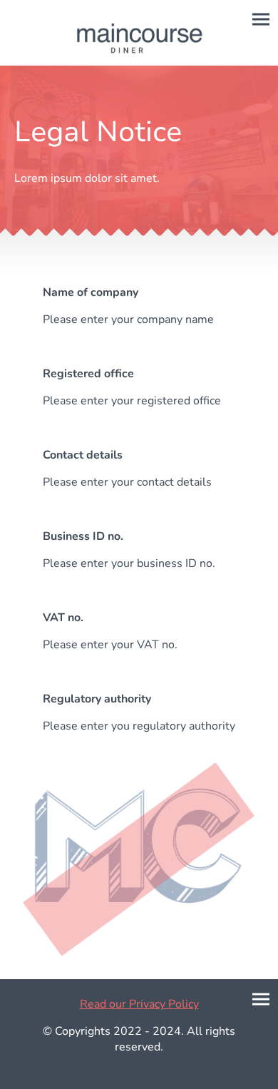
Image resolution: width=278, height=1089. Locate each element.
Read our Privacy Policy (139, 1004)
